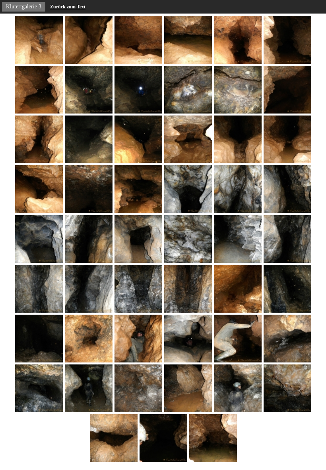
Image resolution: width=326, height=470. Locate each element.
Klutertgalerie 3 (23, 7)
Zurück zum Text (67, 7)
